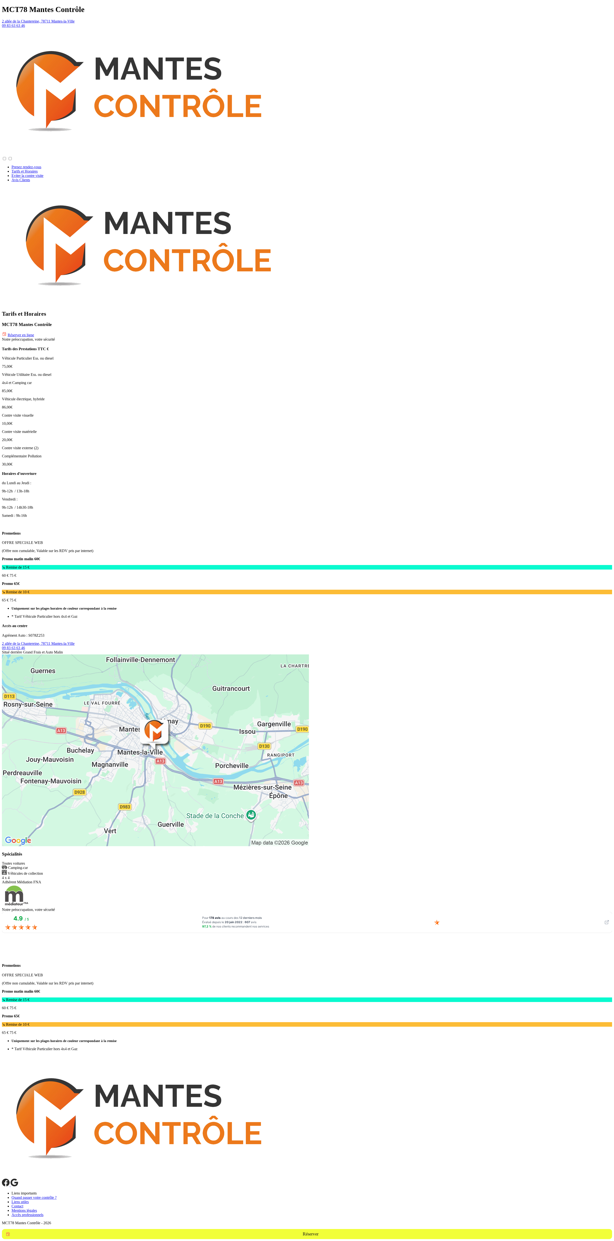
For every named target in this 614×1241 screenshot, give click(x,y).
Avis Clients (21, 180)
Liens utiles (20, 1202)
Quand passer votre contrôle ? (34, 1197)
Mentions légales (24, 1210)
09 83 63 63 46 (13, 25)
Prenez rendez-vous (26, 167)
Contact (17, 1206)
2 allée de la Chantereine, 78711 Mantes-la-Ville (38, 21)
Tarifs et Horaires (25, 171)
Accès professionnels (27, 1215)
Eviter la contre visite (27, 176)
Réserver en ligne (21, 335)
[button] (7, 154)
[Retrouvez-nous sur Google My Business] (14, 1185)
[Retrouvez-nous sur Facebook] (6, 1185)
